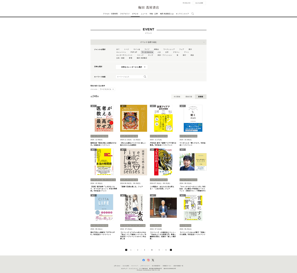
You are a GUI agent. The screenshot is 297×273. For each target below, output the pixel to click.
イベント (135, 14)
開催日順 (189, 97)
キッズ (150, 55)
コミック (140, 55)
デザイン (176, 52)
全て (118, 49)
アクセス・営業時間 (110, 14)
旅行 (184, 55)
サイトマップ (134, 265)
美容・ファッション (165, 55)
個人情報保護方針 (156, 265)
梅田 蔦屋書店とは (167, 14)
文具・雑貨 (120, 58)
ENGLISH (187, 3)
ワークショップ (169, 49)
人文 (159, 52)
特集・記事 (154, 14)
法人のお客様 (199, 3)
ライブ (147, 49)
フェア (181, 49)
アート (186, 52)
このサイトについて (144, 265)
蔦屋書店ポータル (167, 265)
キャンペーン (121, 52)
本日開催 (177, 97)
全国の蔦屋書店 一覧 (178, 265)
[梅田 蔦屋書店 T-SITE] (148, 7)
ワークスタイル (147, 52)
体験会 (156, 49)
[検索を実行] (144, 77)
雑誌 (192, 55)
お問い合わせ (117, 265)
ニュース (144, 14)
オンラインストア (182, 14)
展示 (190, 49)
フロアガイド (125, 14)
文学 (167, 52)
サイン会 (137, 49)
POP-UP (134, 52)
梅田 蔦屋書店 (142, 58)
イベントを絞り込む (148, 42)
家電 (130, 58)
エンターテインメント (124, 55)
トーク (126, 49)
